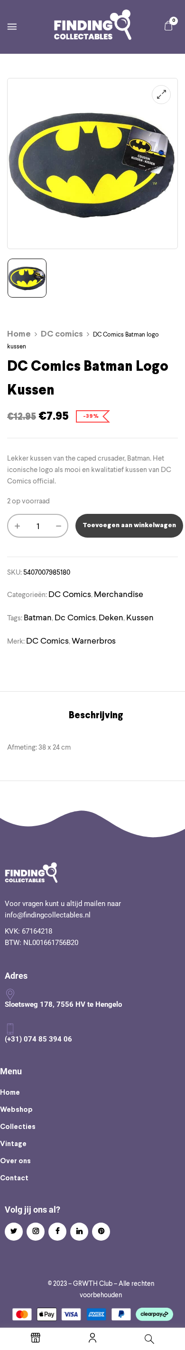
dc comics (75, 617)
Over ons (15, 1161)
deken (111, 617)
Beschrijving (96, 715)
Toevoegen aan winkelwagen (129, 525)
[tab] (96, 715)
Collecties (18, 1127)
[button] (168, 26)
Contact (14, 1178)
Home (19, 334)
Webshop (16, 1110)
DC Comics (47, 641)
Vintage (13, 1144)
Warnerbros (94, 641)
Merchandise (118, 594)
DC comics (62, 334)
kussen (140, 617)
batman (38, 617)
